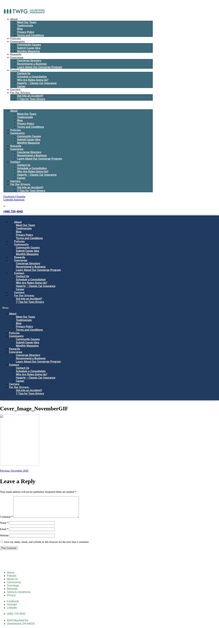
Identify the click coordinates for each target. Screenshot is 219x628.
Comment (6, 516)
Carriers (15, 89)
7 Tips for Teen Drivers (31, 99)
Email (4, 529)
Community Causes (29, 44)
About (14, 19)
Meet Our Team (26, 22)
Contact (15, 70)
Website (4, 535)
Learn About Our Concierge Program (39, 67)
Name (4, 522)
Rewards (15, 54)
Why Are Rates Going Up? (32, 80)
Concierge (16, 57)
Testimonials (25, 25)
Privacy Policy (25, 32)
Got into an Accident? (30, 95)
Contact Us (23, 73)
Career (21, 86)
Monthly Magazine (28, 51)
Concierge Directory (29, 60)
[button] (78, 104)
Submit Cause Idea (28, 48)
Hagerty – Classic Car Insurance (37, 83)
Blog (20, 28)
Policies (15, 38)
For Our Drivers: (20, 92)
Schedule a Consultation (32, 76)
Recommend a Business (32, 63)
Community (17, 41)
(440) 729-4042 (13, 211)
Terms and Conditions (30, 35)
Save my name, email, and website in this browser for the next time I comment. (46, 541)
